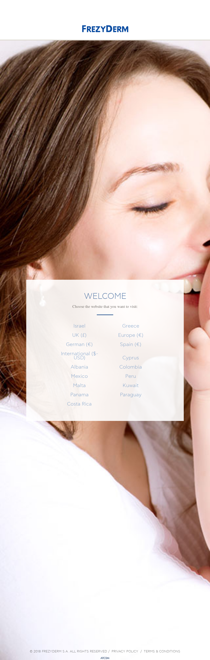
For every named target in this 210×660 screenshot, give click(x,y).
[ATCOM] (105, 658)
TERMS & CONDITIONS (162, 651)
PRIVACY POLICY (125, 651)
